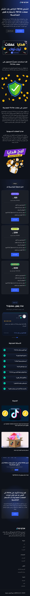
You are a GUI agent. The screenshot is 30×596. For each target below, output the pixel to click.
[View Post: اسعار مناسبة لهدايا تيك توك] (15, 440)
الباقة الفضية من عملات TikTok (20, 333)
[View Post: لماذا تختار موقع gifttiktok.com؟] (15, 464)
